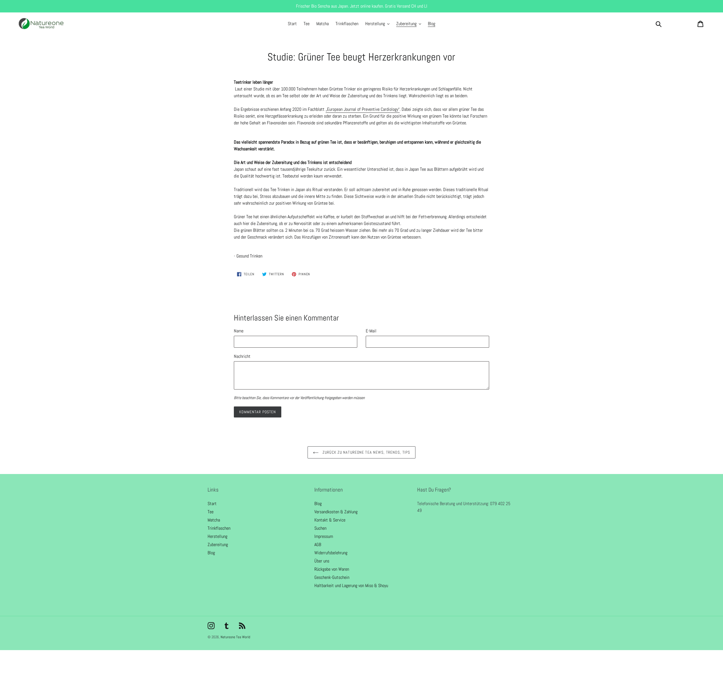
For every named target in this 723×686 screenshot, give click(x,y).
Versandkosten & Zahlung (336, 512)
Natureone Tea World (235, 637)
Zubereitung (218, 544)
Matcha (214, 520)
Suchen (320, 528)
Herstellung (217, 536)
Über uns (321, 561)
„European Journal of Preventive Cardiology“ (363, 109)
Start (212, 504)
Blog (211, 553)
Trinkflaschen (219, 528)
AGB (317, 544)
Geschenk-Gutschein (331, 577)
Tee (211, 512)
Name (238, 331)
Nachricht (242, 356)
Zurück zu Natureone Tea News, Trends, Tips (365, 452)
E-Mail (371, 331)
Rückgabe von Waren (331, 569)
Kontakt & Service (329, 520)
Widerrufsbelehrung (330, 553)
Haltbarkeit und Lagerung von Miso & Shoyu (351, 585)
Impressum (323, 536)
